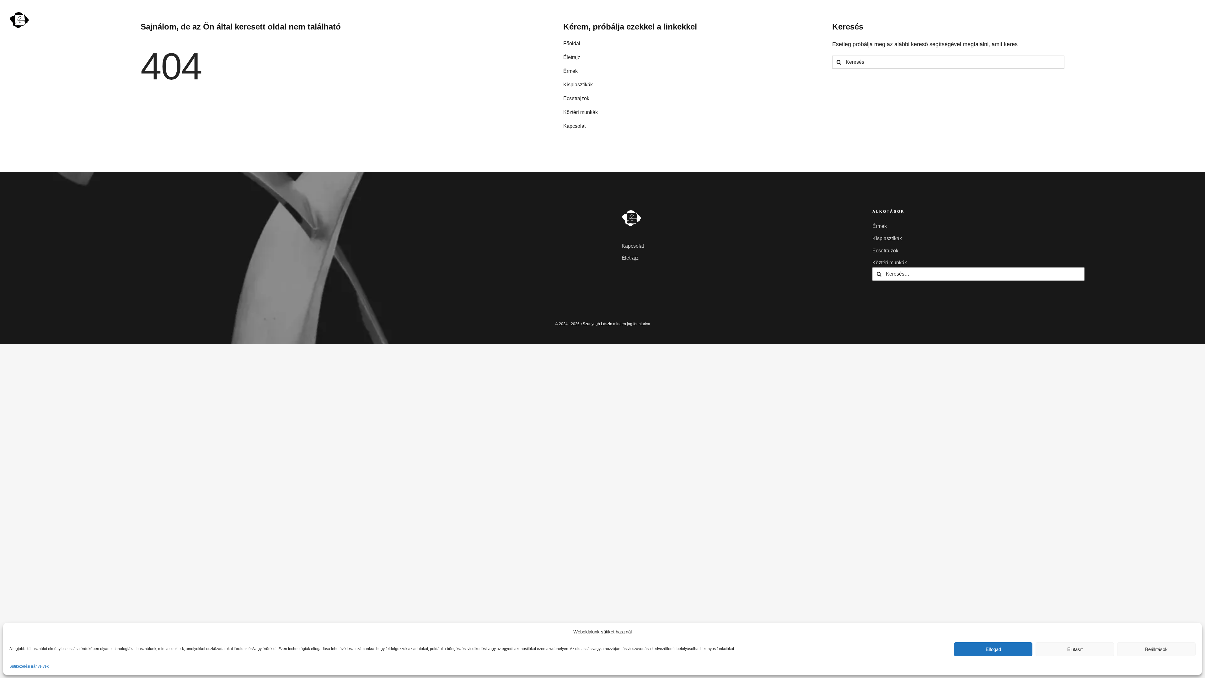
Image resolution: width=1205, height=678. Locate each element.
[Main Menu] (1190, 19)
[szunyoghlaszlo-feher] (632, 212)
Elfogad (993, 649)
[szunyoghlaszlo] (19, 14)
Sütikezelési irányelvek (29, 666)
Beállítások (1156, 649)
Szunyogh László (597, 324)
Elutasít (1075, 649)
